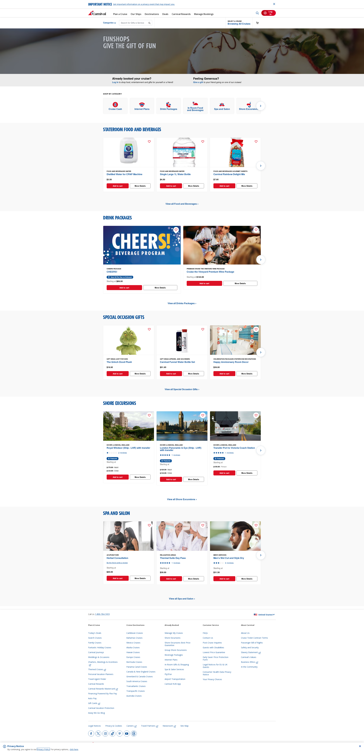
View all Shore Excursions (181, 499)
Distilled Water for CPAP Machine (124, 174)
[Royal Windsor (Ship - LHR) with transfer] (128, 426)
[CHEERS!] (142, 245)
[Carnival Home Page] (97, 13)
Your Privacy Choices (212, 679)
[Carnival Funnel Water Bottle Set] (182, 340)
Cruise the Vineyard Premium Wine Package (210, 271)
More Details (140, 185)
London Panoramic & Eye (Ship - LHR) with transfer (180, 449)
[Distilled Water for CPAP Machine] (128, 152)
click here (74, 749)
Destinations (152, 14)
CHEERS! (112, 271)
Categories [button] (106, 22)
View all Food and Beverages (181, 203)
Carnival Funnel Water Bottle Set (177, 362)
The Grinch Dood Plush (119, 362)
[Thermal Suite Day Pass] (182, 536)
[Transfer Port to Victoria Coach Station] (235, 426)
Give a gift (198, 82)
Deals (165, 14)
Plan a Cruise (120, 14)
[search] (257, 13)
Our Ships (136, 14)
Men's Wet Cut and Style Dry (228, 558)
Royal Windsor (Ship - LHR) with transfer (128, 447)
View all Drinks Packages (181, 303)
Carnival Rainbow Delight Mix (229, 174)
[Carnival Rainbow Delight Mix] (235, 152)
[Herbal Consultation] (128, 536)
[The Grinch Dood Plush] (128, 340)
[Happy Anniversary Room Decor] (235, 340)
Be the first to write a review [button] (117, 562)
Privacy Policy (43, 749)
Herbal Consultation (117, 558)
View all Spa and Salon (181, 598)
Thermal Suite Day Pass (173, 558)
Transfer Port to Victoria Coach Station (234, 447)
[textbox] (129, 179)
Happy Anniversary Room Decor (231, 362)
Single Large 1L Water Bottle (175, 174)
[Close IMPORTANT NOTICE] (274, 4)
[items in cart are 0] (259, 22)
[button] (239, 22)
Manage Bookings (204, 14)
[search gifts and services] (149, 23)
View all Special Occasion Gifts (181, 389)
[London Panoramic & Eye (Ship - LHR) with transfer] (182, 426)
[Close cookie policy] (360, 746)
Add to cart (117, 185)
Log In (115, 82)
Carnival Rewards (181, 14)
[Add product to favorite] (149, 142)
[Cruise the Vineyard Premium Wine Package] (222, 245)
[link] (115, 106)
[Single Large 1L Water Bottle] (182, 152)
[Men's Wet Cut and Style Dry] (235, 536)
